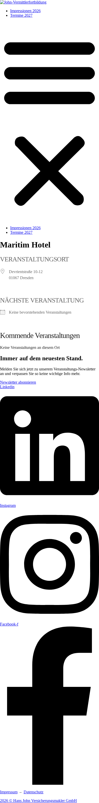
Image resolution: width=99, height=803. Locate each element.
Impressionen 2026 (25, 11)
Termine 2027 (21, 15)
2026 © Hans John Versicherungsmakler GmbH (38, 800)
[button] (49, 122)
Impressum (9, 792)
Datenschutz (33, 792)
